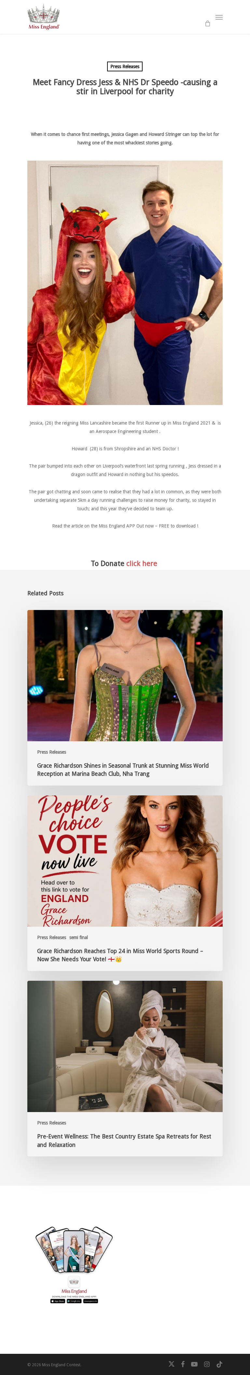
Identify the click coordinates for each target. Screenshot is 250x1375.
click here (141, 563)
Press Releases (124, 66)
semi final (78, 937)
